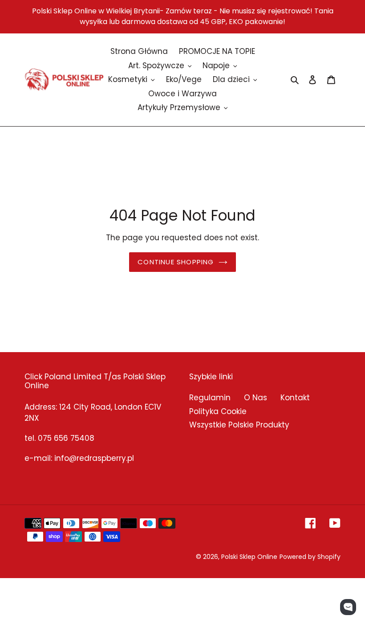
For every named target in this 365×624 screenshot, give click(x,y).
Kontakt (295, 397)
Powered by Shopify (310, 556)
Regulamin (210, 397)
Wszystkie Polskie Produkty (239, 424)
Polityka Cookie (218, 411)
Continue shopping (176, 262)
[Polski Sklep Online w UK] (64, 79)
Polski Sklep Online (249, 556)
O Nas (255, 397)
